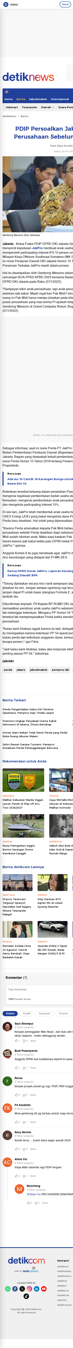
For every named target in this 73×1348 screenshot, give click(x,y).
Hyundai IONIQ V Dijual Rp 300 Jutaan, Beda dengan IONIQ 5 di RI (52, 949)
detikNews (9, 116)
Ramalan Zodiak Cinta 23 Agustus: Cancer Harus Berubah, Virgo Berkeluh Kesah (17, 951)
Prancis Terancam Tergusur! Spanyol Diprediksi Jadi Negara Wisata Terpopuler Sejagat (17, 907)
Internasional (60, 99)
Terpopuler (29, 107)
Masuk (65, 4)
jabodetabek (38, 669)
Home (8, 99)
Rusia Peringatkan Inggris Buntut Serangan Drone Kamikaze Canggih (19, 849)
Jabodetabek (38, 99)
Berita (21, 99)
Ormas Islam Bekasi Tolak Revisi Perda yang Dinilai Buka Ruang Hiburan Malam (35, 734)
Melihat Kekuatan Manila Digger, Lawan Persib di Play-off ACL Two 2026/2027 (23, 803)
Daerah (46, 107)
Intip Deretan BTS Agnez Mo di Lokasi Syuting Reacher (50, 903)
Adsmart (12, 107)
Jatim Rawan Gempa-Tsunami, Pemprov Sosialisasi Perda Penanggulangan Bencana (30, 746)
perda (8, 669)
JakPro (37, 248)
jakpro (21, 669)
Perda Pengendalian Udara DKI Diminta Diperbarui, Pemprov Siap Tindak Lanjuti (28, 711)
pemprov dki (60, 669)
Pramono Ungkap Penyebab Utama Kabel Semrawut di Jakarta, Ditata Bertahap (29, 722)
